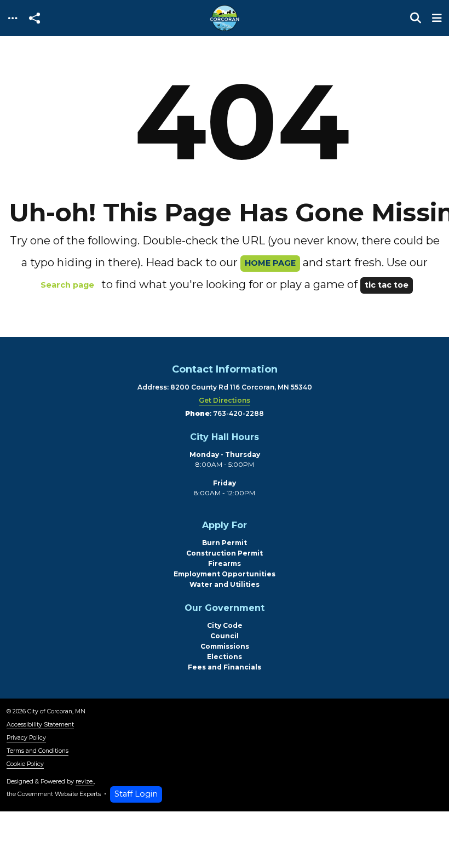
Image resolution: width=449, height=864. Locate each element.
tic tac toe (386, 285)
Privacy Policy (26, 737)
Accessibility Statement (40, 724)
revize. (85, 781)
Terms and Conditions (37, 750)
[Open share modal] (34, 18)
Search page (67, 285)
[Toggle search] (415, 18)
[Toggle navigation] (12, 18)
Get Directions (224, 400)
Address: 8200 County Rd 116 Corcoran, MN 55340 (224, 387)
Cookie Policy (25, 764)
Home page (270, 263)
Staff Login (136, 794)
